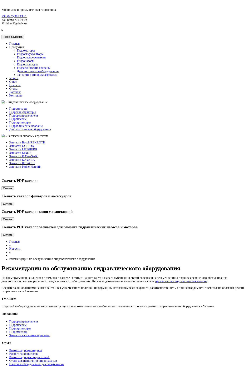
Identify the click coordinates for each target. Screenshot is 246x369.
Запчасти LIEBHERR (23, 149)
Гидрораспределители (31, 57)
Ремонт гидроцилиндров (25, 350)
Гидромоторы (26, 50)
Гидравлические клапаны (33, 67)
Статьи (13, 88)
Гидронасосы (25, 60)
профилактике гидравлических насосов (181, 281)
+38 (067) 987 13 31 (14, 16)
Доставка (15, 92)
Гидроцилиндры (27, 64)
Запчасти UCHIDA (21, 145)
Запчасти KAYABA (22, 159)
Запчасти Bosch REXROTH (27, 142)
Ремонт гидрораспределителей (29, 357)
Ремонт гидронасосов (23, 353)
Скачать (7, 188)
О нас (13, 81)
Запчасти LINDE (20, 152)
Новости (15, 85)
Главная (14, 43)
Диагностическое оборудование (38, 71)
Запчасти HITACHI (22, 163)
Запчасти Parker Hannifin (25, 166)
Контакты (15, 95)
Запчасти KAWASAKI (23, 156)
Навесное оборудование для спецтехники (36, 364)
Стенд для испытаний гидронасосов (33, 360)
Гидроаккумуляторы (30, 54)
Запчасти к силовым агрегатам (37, 74)
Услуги (13, 78)
